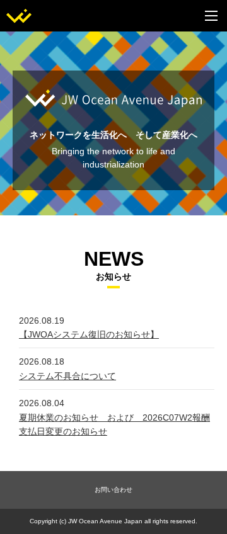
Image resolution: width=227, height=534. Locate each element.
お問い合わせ (113, 489)
